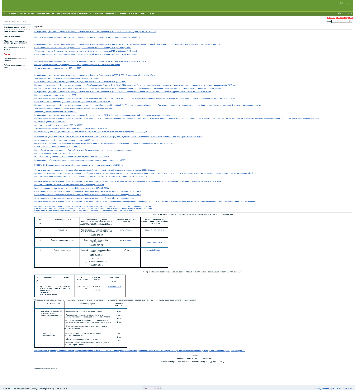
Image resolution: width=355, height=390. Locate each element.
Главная (12, 13)
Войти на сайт (345, 3)
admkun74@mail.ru (154, 242)
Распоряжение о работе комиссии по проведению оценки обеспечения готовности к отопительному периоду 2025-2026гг (82, 160)
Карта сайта (347, 389)
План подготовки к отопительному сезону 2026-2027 (55, 95)
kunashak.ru (128, 230)
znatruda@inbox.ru (154, 250)
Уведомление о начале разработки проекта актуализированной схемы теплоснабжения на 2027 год (74, 108)
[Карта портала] (351, 14)
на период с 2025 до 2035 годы (114, 47)
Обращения (121, 13)
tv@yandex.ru (159, 230)
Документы (98, 13)
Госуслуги (110, 13)
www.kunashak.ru (114, 287)
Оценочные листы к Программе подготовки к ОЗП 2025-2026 (58, 125)
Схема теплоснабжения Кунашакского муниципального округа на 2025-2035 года (66, 140)
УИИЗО (152, 13)
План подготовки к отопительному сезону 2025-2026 (55, 153)
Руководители (85, 13)
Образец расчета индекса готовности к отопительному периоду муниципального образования (71, 157)
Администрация (69, 13)
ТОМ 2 (128, 51)
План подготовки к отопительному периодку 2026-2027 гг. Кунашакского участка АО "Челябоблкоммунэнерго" (77, 65)
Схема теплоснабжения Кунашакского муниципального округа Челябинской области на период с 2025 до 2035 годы (80, 82)
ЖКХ (18, 21)
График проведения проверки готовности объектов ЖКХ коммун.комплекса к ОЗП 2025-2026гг (71, 188)
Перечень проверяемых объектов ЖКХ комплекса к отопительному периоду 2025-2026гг (69, 185)
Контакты (133, 13)
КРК (58, 13)
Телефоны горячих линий (14, 27)
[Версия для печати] (347, 14)
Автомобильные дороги (14, 32)
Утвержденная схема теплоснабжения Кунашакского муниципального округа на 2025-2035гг (70, 128)
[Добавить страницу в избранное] (344, 14)
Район (13, 21)
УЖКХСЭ (143, 13)
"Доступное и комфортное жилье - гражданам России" (15, 42)
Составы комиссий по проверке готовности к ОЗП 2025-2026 (58, 147)
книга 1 (134, 51)
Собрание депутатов (45, 13)
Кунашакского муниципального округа (69, 47)
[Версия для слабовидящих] (340, 14)
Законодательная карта (324, 389)
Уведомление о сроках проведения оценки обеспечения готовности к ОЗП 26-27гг (66, 78)
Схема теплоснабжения (44, 47)
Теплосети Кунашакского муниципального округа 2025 (55, 112)
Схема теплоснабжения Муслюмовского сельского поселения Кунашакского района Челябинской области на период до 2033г (84, 198)
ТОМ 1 (128, 47)
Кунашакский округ (26, 13)
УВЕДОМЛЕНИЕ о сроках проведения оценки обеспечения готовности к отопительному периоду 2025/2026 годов (79, 165)
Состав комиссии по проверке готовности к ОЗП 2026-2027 (57, 68)
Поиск (338, 389)
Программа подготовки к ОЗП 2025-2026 (50, 122)
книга (134, 54)
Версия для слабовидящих (340, 17)
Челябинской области (93, 47)
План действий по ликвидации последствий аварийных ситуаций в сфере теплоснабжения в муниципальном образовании (83, 150)
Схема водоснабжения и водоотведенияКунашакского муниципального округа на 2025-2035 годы (72, 102)
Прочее (23, 21)
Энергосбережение (12, 36)
